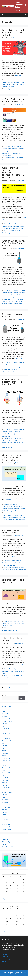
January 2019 (6, 827)
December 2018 (6, 829)
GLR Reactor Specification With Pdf (13, 315)
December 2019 (6, 807)
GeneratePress (14, 973)
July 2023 (4, 746)
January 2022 (6, 770)
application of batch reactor (15, 442)
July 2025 (4, 709)
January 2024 (6, 731)
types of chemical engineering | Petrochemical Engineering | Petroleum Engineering (13, 172)
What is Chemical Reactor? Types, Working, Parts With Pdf (14, 243)
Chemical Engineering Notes (10, 148)
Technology (11, 86)
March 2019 (5, 822)
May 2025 (5, 714)
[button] (4, 860)
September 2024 (7, 721)
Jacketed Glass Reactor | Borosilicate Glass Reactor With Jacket (13, 32)
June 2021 (5, 778)
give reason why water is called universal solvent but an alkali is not (13, 457)
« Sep (3, 899)
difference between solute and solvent (14, 580)
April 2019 (5, 819)
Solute (4, 630)
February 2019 (6, 824)
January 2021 (6, 790)
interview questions (7, 508)
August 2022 (5, 765)
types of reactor (6, 301)
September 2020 (7, 792)
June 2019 (5, 814)
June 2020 (5, 797)
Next (11, 688)
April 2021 (5, 782)
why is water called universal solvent (14, 567)
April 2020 (5, 802)
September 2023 (7, 741)
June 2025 (5, 711)
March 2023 (5, 755)
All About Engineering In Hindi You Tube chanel (13, 100)
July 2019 (4, 812)
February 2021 (6, 787)
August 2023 (5, 743)
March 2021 (5, 785)
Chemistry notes (6, 151)
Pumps (4, 844)
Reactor (6, 80)
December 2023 (6, 733)
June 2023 (5, 748)
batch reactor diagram (16, 445)
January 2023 (6, 760)
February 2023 (6, 758)
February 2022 (6, 768)
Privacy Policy (6, 842)
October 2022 (6, 763)
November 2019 (6, 809)
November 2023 (6, 736)
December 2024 (6, 719)
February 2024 (6, 728)
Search (4, 695)
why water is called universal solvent (10, 531)
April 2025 (5, 716)
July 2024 (4, 723)
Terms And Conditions (8, 847)
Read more (18, 75)
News (22, 228)
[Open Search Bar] (26, 15)
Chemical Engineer (14, 80)
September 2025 (7, 706)
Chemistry (16, 82)
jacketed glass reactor (10, 89)
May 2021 (5, 780)
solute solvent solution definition (12, 639)
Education (11, 431)
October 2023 (6, 738)
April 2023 (5, 753)
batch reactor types (7, 447)
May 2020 (5, 800)
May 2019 (5, 817)
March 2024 (5, 726)
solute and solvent (11, 630)
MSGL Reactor (15, 299)
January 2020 (6, 805)
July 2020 (4, 795)
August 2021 (5, 775)
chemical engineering (10, 230)
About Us (4, 837)
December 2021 (6, 773)
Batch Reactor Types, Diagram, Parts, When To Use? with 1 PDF (13, 381)
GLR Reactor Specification (11, 369)
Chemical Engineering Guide (20, 4)
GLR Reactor (7, 299)
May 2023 (5, 751)
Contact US (5, 839)
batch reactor (6, 445)
